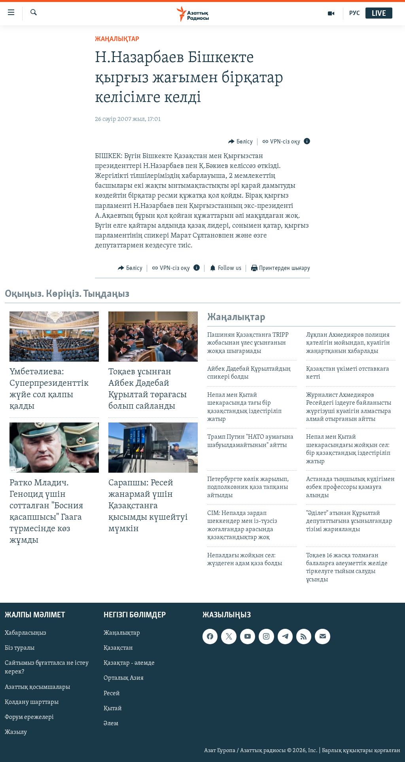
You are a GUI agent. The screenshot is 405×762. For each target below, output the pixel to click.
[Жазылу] (322, 636)
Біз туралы (19, 648)
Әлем (111, 724)
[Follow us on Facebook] (210, 636)
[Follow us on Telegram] (285, 636)
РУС (354, 13)
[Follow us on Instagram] (266, 636)
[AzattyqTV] (331, 13)
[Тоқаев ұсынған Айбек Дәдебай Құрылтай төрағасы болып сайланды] (153, 336)
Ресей (112, 693)
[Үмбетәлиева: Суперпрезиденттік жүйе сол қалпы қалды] (54, 336)
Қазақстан (118, 648)
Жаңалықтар (122, 633)
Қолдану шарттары (32, 702)
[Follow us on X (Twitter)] (228, 636)
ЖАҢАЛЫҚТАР (117, 39)
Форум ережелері (29, 717)
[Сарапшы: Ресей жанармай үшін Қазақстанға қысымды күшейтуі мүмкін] (153, 447)
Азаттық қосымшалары (37, 687)
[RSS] (303, 636)
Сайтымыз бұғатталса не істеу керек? (47, 667)
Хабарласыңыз (25, 633)
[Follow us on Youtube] (247, 636)
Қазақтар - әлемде (129, 663)
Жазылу (16, 732)
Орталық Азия (124, 678)
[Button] (240, 142)
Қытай (113, 708)
